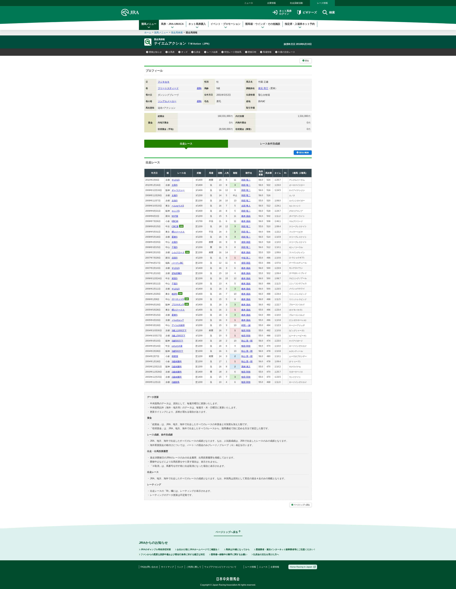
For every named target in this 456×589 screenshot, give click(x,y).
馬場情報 (267, 52)
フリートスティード (168, 88)
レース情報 (322, 3)
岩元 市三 (263, 88)
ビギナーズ (310, 12)
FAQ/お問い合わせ (149, 567)
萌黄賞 (175, 356)
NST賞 (175, 216)
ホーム (147, 32)
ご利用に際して (193, 567)
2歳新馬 (175, 382)
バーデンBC (177, 263)
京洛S (174, 200)
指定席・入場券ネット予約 (300, 23)
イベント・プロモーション (225, 23)
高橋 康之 (245, 366)
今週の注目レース (286, 52)
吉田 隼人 (245, 206)
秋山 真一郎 (247, 341)
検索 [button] (332, 12)
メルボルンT (178, 320)
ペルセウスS (178, 206)
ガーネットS (178, 299)
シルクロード (178, 252)
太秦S (174, 195)
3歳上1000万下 (179, 330)
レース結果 (212, 52)
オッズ (184, 52)
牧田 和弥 (245, 330)
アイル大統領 (178, 325)
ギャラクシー (178, 190)
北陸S (174, 258)
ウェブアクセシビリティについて (220, 567)
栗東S (174, 237)
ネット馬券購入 (197, 23)
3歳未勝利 (177, 361)
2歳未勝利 (177, 366)
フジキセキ (163, 82)
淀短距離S (177, 273)
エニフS (176, 211)
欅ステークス (178, 232)
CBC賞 (175, 226)
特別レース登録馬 (232, 52)
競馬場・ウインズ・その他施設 (262, 23)
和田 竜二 (245, 180)
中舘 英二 (245, 258)
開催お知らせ (155, 52)
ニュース (248, 3)
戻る (307, 61)
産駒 (199, 88)
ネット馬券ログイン (285, 12)
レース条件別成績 (270, 143)
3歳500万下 (177, 341)
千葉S (174, 247)
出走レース (186, 143)
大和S (174, 185)
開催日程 (252, 52)
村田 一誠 (245, 325)
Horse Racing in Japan (301, 567)
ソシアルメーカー (167, 101)
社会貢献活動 (296, 3)
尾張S (174, 278)
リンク (180, 567)
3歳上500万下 (178, 335)
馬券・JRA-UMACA (172, 23)
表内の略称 (304, 152)
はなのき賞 (177, 346)
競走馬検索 (177, 32)
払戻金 (197, 52)
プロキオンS (178, 304)
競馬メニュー (148, 23)
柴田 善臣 (245, 242)
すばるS (176, 180)
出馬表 (171, 52)
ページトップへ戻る (302, 505)
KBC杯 (175, 221)
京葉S (174, 242)
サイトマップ (167, 567)
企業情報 (271, 3)
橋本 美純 (245, 216)
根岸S (174, 294)
